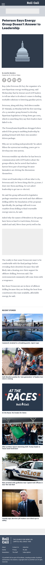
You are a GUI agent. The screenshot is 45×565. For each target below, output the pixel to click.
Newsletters (5, 552)
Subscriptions (27, 552)
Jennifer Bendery (10, 73)
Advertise (25, 547)
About (4, 547)
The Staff (15, 552)
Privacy (14, 550)
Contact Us (15, 547)
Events (4, 550)
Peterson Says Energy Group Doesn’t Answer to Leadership (21, 24)
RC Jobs (25, 550)
